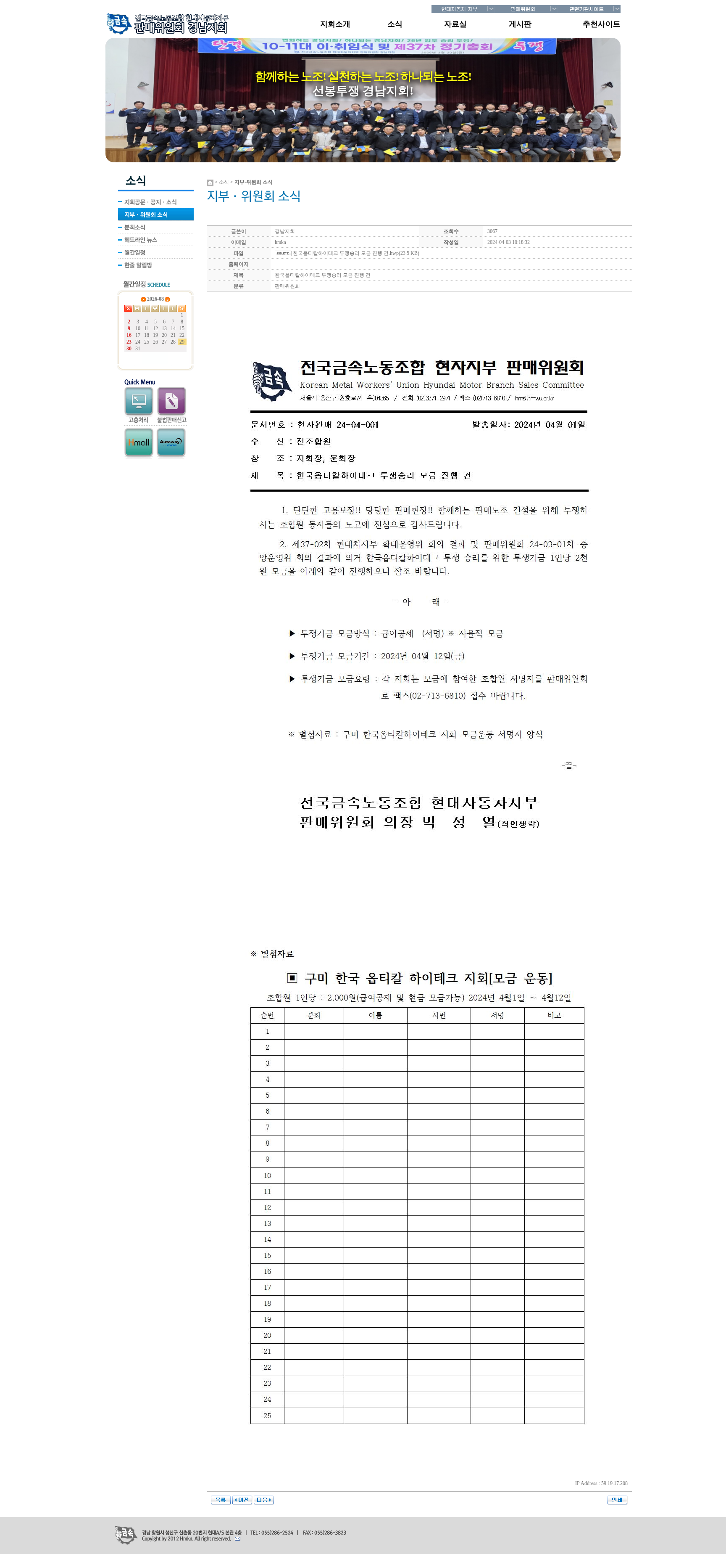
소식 (394, 24)
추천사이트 (602, 24)
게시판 (520, 24)
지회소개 (335, 24)
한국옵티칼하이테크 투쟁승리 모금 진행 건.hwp (346, 253)
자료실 (455, 24)
